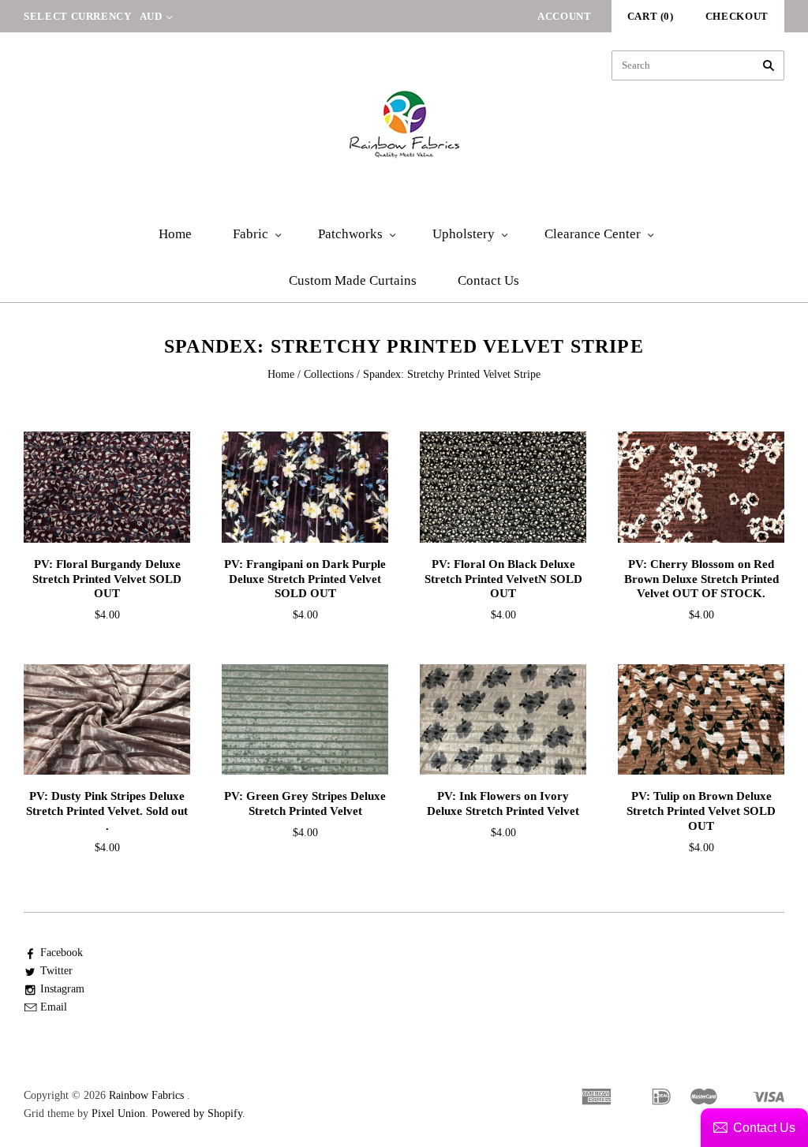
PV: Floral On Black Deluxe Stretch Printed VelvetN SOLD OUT (503, 579)
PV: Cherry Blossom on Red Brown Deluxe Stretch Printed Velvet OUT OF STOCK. (701, 579)
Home (175, 233)
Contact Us (488, 280)
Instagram (62, 989)
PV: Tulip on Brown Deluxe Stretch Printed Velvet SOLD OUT (701, 811)
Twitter (56, 971)
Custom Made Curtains (353, 280)
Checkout (737, 16)
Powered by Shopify (197, 1113)
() (650, 16)
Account (564, 16)
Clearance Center (592, 233)
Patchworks (350, 233)
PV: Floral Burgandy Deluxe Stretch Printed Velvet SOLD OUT (106, 579)
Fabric (250, 233)
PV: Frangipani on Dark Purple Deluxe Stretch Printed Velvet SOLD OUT (305, 579)
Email (53, 1007)
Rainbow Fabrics (146, 1095)
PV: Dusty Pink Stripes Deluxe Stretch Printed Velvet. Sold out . (107, 811)
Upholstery (463, 233)
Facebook (61, 952)
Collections (329, 374)
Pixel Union (118, 1113)
